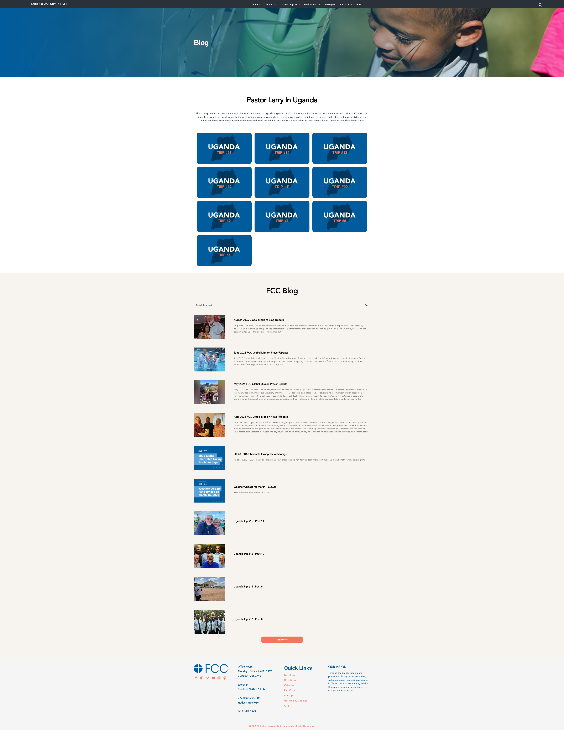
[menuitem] (256, 4)
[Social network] (225, 678)
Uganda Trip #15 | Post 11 (249, 521)
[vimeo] (207, 678)
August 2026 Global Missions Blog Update (259, 320)
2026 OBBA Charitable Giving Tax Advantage (260, 454)
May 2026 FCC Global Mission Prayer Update (260, 384)
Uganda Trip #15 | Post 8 (248, 619)
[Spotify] (219, 678)
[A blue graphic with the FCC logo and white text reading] (209, 458)
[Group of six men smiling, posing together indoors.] (209, 556)
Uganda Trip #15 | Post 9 (248, 587)
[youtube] (213, 678)
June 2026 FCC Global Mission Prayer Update (261, 353)
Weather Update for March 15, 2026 (255, 487)
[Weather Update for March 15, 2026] (209, 491)
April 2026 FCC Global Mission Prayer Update (261, 417)
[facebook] (196, 678)
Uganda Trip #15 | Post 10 (249, 554)
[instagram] (202, 678)
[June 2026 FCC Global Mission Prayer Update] (209, 359)
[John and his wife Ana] (209, 327)
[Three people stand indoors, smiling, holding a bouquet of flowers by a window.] (209, 425)
